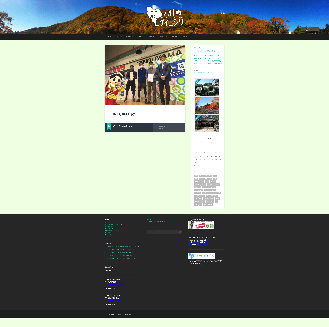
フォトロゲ (197, 193)
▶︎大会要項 (108, 226)
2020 (201, 178)
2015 (201, 175)
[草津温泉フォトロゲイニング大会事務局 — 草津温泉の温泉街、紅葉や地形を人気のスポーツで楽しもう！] (164, 17)
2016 (205, 175)
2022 (210, 178)
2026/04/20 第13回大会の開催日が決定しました (122, 246)
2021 (205, 178)
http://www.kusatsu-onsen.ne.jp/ (116, 284)
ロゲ (208, 195)
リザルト (197, 195)
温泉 (208, 201)
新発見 (203, 201)
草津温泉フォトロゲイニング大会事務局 (120, 314)
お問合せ (184, 36)
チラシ (206, 190)
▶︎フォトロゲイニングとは (113, 224)
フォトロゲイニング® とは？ (124, 36)
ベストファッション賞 (215, 193)
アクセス (174, 36)
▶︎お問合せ (108, 234)
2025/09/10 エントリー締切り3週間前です (208, 61)
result (207, 181)
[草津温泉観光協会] (201, 229)
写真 (196, 198)
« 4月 (195, 165)
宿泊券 (211, 198)
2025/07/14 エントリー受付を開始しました (208, 63)
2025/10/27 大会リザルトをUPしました (207, 58)
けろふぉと (210, 184)
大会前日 (206, 198)
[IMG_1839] (145, 75)
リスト (203, 195)
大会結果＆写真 (162, 36)
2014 (196, 175)
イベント (217, 184)
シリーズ (213, 187)
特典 (212, 201)
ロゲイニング (214, 195)
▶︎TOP (107, 223)
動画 (200, 198)
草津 (205, 204)
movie (196, 181)
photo (201, 181)
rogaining (213, 181)
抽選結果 (197, 201)
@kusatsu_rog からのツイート (203, 72)
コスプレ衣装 (205, 187)
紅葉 (196, 204)
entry (215, 178)
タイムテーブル (198, 190)
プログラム (205, 193)
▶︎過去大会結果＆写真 (112, 230)
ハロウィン (212, 190)
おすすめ (197, 184)
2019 (196, 178)
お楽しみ (203, 184)
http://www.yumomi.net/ (113, 300)
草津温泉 (210, 204)
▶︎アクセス (108, 232)
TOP (108, 36)
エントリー (150, 36)
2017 (210, 175)
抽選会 (217, 198)
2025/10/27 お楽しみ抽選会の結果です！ (207, 55)
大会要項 (140, 36)
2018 (215, 175)
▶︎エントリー (109, 228)
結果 (200, 204)
